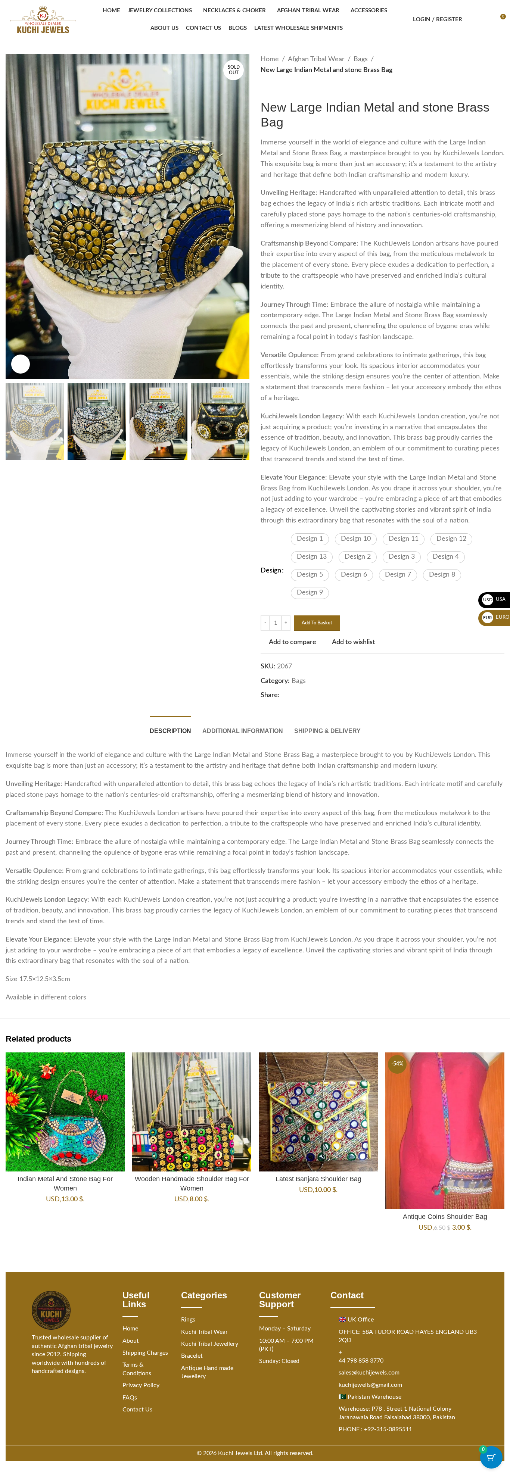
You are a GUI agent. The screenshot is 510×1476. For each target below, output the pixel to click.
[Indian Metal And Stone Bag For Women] (65, 1111)
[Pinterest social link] (302, 695)
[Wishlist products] (486, 19)
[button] (310, 539)
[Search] (472, 19)
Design (271, 570)
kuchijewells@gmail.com (370, 1385)
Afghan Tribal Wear (316, 59)
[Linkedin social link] (311, 695)
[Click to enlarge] (20, 364)
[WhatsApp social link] (319, 695)
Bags (361, 59)
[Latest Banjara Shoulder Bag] (318, 1111)
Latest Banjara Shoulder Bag (318, 1179)
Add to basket (317, 623)
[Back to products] (274, 87)
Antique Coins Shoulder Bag (445, 1216)
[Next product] (283, 87)
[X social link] (293, 695)
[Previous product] (265, 87)
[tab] (170, 727)
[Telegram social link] (328, 695)
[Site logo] (43, 19)
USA (494, 599)
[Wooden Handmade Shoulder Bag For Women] (191, 1111)
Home (270, 59)
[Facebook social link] (284, 695)
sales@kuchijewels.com (369, 1373)
